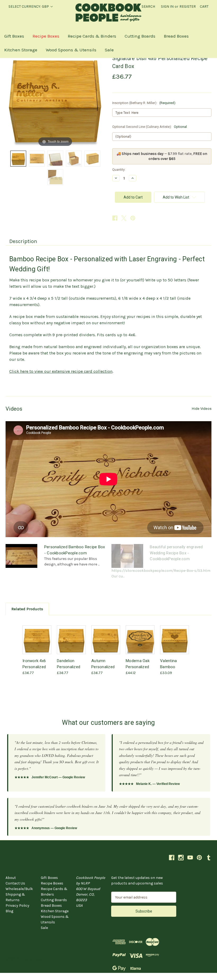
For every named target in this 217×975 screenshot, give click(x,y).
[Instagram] (181, 857)
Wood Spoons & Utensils (71, 49)
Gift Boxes (14, 36)
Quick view (36, 633)
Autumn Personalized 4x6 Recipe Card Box (103, 663)
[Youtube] (190, 857)
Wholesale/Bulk (19, 889)
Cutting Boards (140, 36)
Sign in (167, 6)
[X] (123, 218)
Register (187, 6)
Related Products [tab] (27, 608)
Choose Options (37, 644)
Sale (109, 49)
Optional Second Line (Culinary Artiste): (149, 127)
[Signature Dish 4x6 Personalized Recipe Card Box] (18, 159)
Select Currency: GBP (29, 6)
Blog (9, 911)
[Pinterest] (132, 218)
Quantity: (118, 170)
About (11, 877)
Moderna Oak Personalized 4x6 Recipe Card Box (138, 663)
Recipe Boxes (46, 36)
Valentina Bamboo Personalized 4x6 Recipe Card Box (171, 663)
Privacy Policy (17, 905)
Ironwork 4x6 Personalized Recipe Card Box (34, 663)
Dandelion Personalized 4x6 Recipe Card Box (68, 663)
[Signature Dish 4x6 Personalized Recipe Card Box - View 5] (92, 159)
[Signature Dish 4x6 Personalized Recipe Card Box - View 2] (37, 159)
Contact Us (15, 883)
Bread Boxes (176, 36)
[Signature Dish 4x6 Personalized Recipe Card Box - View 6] (55, 177)
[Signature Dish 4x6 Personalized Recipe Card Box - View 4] (74, 159)
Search (148, 6)
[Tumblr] (208, 857)
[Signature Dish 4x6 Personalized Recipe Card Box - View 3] (55, 159)
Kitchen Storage (20, 49)
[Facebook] (114, 218)
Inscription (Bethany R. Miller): (143, 103)
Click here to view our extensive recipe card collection (60, 371)
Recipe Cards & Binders (92, 36)
